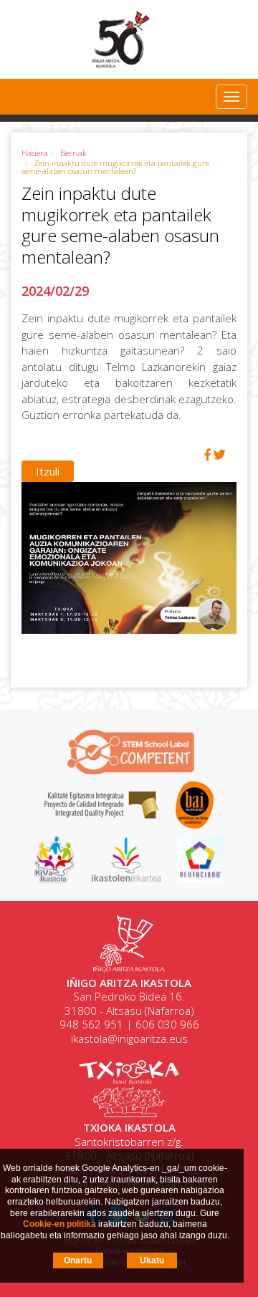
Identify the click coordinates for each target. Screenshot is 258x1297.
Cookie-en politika (59, 1224)
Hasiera (35, 153)
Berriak (73, 153)
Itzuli (47, 471)
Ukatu (152, 1260)
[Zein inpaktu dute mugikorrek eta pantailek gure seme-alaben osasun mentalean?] (129, 564)
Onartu (78, 1260)
